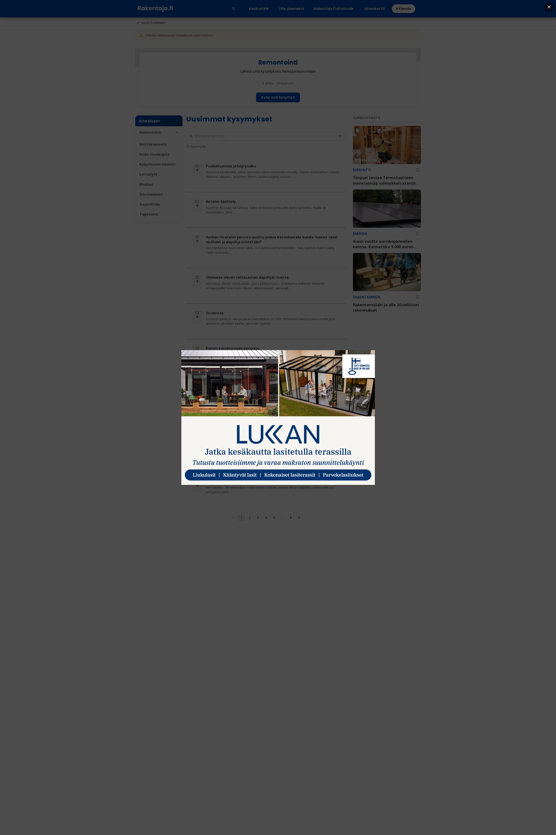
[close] (549, 7)
